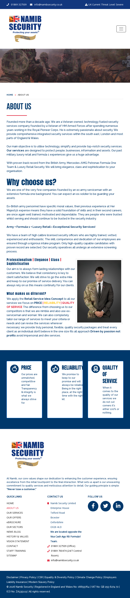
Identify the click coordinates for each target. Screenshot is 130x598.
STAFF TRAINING (16, 550)
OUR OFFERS (14, 517)
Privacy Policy (28, 577)
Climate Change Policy (89, 577)
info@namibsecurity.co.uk (48, 4)
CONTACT (12, 546)
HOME (10, 503)
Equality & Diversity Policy (59, 577)
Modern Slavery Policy (42, 582)
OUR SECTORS (15, 527)
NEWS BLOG (14, 531)
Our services (15, 150)
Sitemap (12, 555)
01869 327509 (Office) (63, 546)
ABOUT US (13, 508)
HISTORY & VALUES (17, 536)
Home (10, 95)
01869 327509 (19, 4)
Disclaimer (12, 577)
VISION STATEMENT (18, 541)
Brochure (14, 522)
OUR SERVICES (15, 512)
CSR (40, 577)
